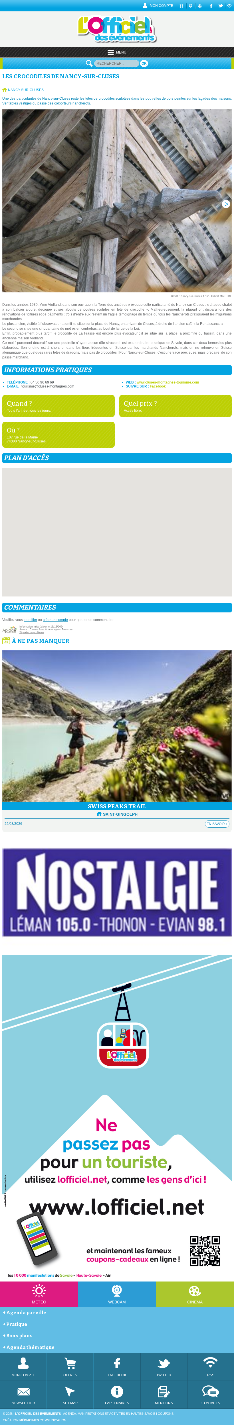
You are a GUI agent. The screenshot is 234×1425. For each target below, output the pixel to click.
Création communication (34, 1420)
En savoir (217, 824)
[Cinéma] (199, 6)
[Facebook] (211, 6)
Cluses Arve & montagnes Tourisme (51, 629)
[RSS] (229, 6)
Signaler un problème (31, 632)
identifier (30, 620)
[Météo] (181, 6)
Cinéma (195, 1302)
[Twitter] (220, 6)
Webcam (117, 1302)
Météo (39, 1302)
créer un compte (55, 620)
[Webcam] (190, 6)
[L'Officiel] (117, 42)
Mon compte (161, 6)
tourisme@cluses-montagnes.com (47, 386)
